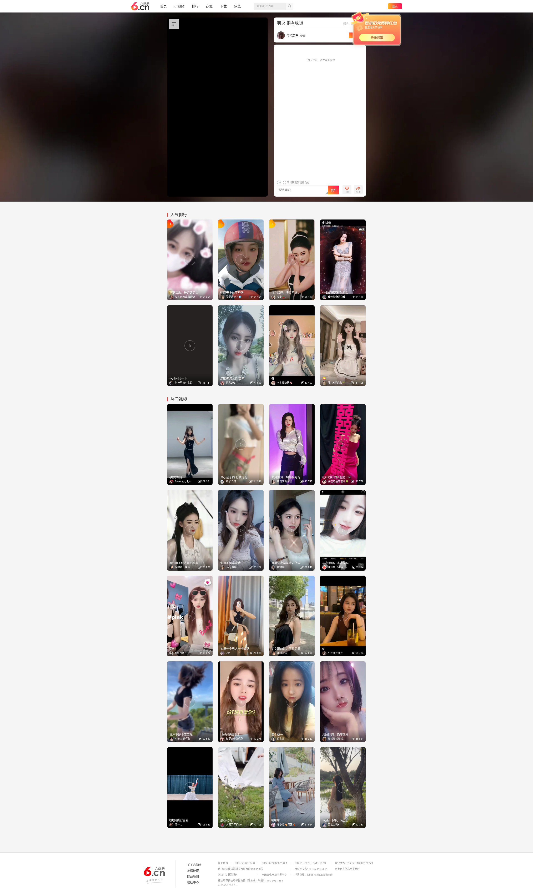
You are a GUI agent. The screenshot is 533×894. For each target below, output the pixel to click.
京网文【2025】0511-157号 (310, 863)
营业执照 (223, 863)
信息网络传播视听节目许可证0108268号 (240, 868)
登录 (395, 6)
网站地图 (193, 876)
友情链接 (193, 870)
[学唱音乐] (281, 35)
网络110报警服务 (227, 874)
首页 (163, 6)
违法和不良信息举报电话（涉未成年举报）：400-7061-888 (250, 880)
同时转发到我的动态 (297, 182)
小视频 (179, 6)
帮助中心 (193, 882)
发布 (333, 190)
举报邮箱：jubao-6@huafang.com (314, 874)
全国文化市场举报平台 (274, 874)
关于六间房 (194, 865)
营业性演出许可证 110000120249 (354, 863)
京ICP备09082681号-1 (274, 863)
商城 (209, 6)
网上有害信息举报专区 (347, 868)
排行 (195, 6)
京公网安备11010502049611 (311, 868)
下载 (223, 6)
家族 (237, 6)
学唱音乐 (293, 35)
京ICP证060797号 (245, 863)
